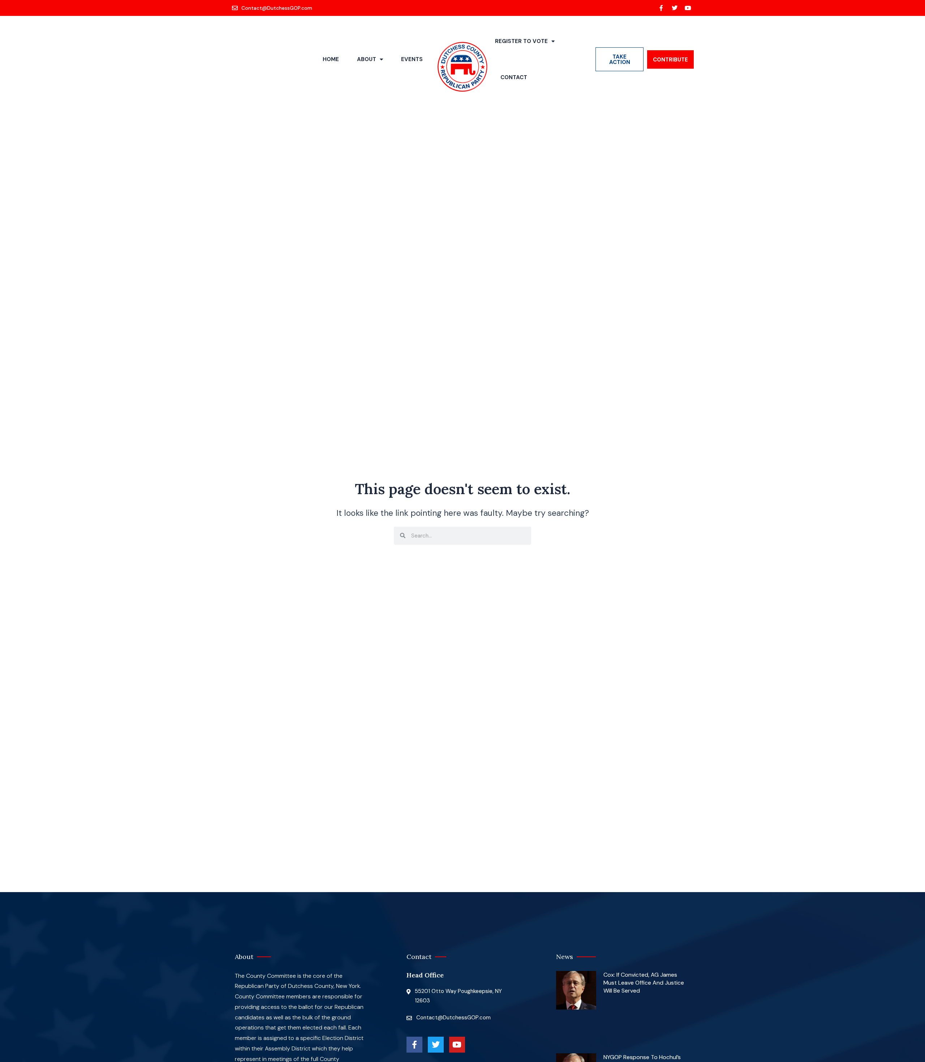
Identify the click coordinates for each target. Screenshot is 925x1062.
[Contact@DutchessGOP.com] (272, 8)
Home (331, 59)
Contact (513, 77)
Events (412, 59)
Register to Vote (521, 41)
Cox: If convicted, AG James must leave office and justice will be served (643, 983)
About (366, 59)
